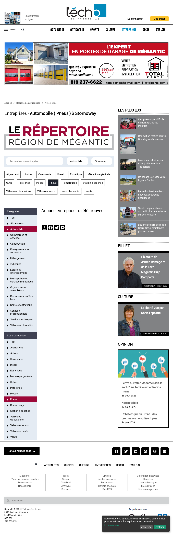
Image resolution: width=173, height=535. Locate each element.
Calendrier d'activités (148, 475)
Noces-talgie (130, 402)
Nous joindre (24, 486)
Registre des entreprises (28, 103)
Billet (124, 246)
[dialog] (136, 524)
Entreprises (129, 29)
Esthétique (76, 174)
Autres (28, 174)
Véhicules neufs (71, 191)
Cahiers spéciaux (107, 486)
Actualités (57, 29)
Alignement (12, 174)
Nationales (77, 29)
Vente (89, 191)
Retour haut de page (20, 450)
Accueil (8, 103)
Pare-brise (24, 182)
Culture (110, 29)
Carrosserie (44, 174)
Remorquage (70, 182)
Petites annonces (107, 479)
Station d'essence (93, 182)
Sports (94, 29)
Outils (9, 182)
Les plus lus (129, 110)
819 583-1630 (11, 521)
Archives (66, 486)
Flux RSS (107, 489)
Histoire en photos (148, 489)
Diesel (60, 174)
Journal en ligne (148, 482)
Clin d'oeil (66, 482)
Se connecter (135, 18)
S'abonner (159, 18)
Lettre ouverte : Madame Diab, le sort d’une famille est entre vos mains (142, 387)
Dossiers (66, 489)
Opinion (125, 344)
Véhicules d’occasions (18, 191)
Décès (146, 29)
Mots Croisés (148, 486)
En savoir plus (111, 525)
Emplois (161, 29)
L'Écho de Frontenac (31, 509)
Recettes (148, 479)
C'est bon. (160, 527)
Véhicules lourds (46, 191)
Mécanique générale (99, 174)
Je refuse (146, 527)
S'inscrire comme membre (25, 479)
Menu (13, 29)
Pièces (40, 182)
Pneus (53, 182)
